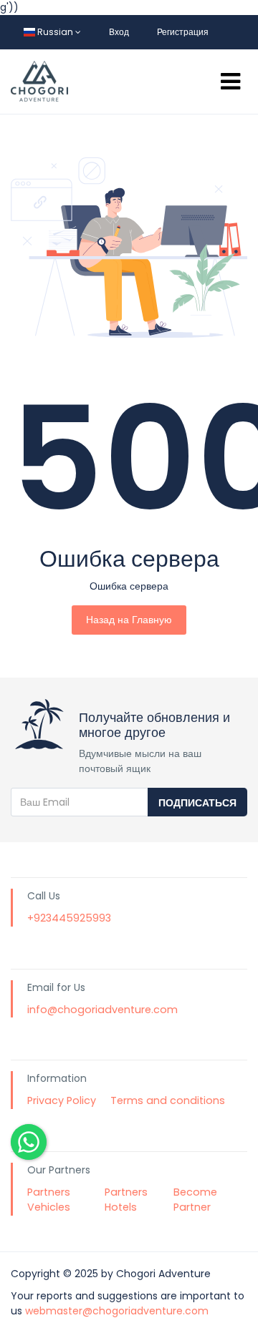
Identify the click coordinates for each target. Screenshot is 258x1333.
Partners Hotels (126, 1200)
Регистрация (183, 32)
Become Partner (195, 1200)
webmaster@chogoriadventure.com (117, 1311)
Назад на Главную (129, 619)
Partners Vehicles (48, 1200)
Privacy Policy (61, 1100)
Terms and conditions (167, 1100)
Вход (119, 32)
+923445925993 (69, 918)
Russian (55, 32)
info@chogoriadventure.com (102, 1009)
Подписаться (197, 803)
